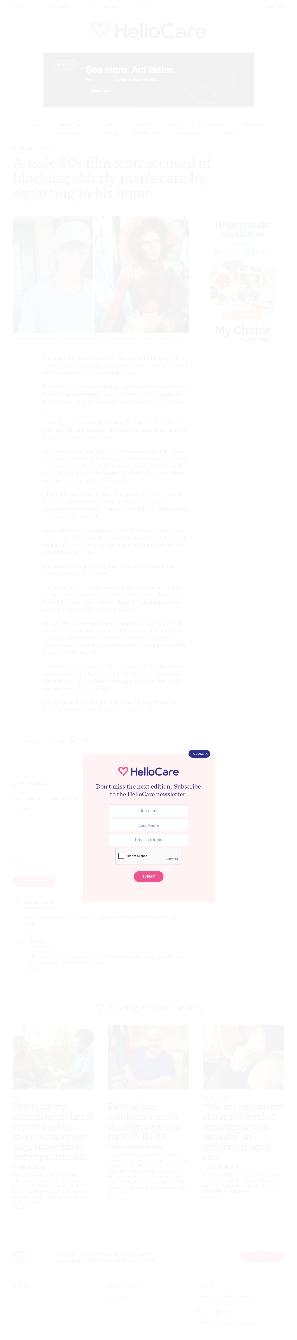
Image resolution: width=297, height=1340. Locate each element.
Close (198, 754)
